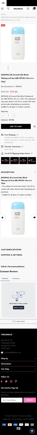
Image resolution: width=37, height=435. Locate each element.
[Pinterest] (16, 381)
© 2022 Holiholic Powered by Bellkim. (18, 416)
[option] (18, 43)
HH (3, 3)
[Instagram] (11, 381)
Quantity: (4, 111)
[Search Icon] (10, 9)
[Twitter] (6, 381)
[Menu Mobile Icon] (2, 8)
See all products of (8, 86)
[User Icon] (28, 8)
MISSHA (19, 86)
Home (3, 14)
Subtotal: (4, 120)
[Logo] (18, 8)
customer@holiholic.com (12, 352)
